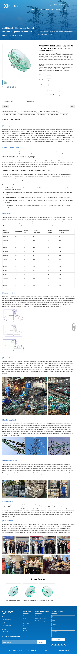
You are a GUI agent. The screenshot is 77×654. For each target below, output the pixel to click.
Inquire (48, 90)
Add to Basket (48, 94)
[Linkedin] (55, 645)
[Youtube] (61, 645)
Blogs (24, 628)
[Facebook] (52, 645)
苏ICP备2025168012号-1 (65, 650)
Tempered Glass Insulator (9, 114)
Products (25, 621)
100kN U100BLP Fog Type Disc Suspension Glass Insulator (13, 600)
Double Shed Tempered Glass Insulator (48, 111)
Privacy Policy (55, 650)
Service (25, 625)
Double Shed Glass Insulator (10, 111)
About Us (25, 618)
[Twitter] (58, 645)
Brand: (28, 101)
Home (24, 616)
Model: (5, 101)
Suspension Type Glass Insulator (27, 114)
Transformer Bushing (40, 618)
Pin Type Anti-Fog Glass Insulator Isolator (48, 114)
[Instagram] (64, 645)
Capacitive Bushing (40, 621)
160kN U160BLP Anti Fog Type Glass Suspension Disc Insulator (47, 600)
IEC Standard (64, 114)
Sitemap (48, 650)
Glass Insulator (39, 616)
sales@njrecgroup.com (8, 631)
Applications (26, 623)
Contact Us (25, 630)
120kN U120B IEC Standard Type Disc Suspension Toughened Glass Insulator (30, 600)
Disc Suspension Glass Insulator (28, 111)
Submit (58, 639)
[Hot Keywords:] (50, 5)
